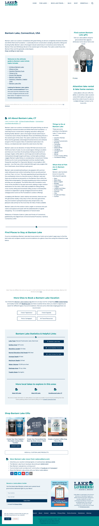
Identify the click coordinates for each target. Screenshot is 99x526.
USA (16, 121)
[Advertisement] (49, 18)
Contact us (87, 101)
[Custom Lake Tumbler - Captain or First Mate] (15, 426)
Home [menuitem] (35, 3)
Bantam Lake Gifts (15, 83)
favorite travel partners (15, 97)
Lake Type (12, 341)
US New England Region (26, 121)
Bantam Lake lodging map (23, 302)
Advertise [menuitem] (53, 513)
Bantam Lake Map (15, 77)
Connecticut (39, 121)
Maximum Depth (14, 360)
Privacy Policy (18, 504)
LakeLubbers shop (85, 37)
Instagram (54, 468)
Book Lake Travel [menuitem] (57, 3)
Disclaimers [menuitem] (81, 513)
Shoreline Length (14, 349)
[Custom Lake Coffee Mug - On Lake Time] (57, 426)
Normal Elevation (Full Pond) (18, 352)
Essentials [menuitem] (84, 3)
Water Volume (13, 364)
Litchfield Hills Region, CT (13, 123)
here (41, 291)
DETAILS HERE (50, 462)
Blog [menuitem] (69, 3)
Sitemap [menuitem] (88, 513)
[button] (12, 473)
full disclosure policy (84, 506)
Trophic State (13, 372)
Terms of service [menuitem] (71, 513)
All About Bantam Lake (16, 67)
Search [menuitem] (35, 513)
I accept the (15, 504)
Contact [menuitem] (46, 513)
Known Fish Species (15, 75)
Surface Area (13, 345)
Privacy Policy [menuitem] (61, 513)
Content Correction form (49, 399)
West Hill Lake (16, 393)
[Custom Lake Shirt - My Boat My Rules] (36, 426)
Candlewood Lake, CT (55, 393)
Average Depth (13, 356)
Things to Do (13, 73)
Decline (15, 518)
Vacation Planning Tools (16, 71)
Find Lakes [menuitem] (43, 3)
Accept (8, 518)
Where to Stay (13, 69)
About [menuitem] (40, 513)
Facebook (44, 468)
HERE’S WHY (44, 464)
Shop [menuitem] (76, 3)
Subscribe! (27, 500)
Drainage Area (13, 368)
